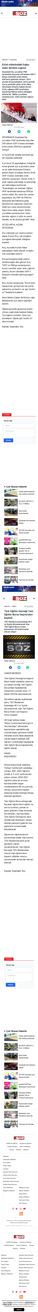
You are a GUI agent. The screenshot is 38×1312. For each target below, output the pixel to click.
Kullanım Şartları (26, 1143)
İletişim (18, 1149)
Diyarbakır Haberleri (9, 1159)
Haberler (5, 60)
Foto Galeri (6, 1162)
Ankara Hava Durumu (10, 1175)
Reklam (26, 1149)
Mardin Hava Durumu (10, 1184)
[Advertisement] (19, 37)
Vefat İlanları (23, 1194)
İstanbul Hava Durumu (10, 1172)
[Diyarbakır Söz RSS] (21, 1213)
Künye (11, 1149)
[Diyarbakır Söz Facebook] (13, 1208)
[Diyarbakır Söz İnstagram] (20, 1208)
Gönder (8, 440)
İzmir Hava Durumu (9, 1178)
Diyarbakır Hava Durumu (11, 1181)
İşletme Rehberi (24, 1197)
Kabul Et (19, 1309)
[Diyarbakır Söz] (20, 13)
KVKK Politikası (12, 1143)
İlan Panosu (23, 1203)
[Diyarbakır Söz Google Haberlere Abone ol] (31, 59)
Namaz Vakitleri (24, 1190)
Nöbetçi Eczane (24, 1187)
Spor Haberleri (8, 1187)
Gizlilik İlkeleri (12, 1146)
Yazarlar (5, 1169)
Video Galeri (7, 1166)
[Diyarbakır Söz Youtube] (24, 1208)
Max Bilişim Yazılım (27, 1226)
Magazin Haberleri (9, 1190)
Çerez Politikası (25, 1146)
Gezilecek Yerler (24, 1200)
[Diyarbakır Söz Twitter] (17, 1208)
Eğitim (14, 606)
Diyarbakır (13, 60)
